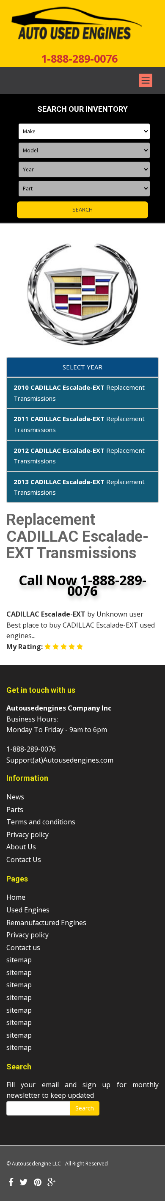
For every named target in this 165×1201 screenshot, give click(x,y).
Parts (14, 809)
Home (15, 897)
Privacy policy (27, 834)
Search (84, 1108)
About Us (21, 846)
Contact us (23, 947)
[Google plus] (51, 1182)
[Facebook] (11, 1182)
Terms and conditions (40, 821)
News (15, 797)
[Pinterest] (37, 1182)
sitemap (19, 959)
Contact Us (23, 859)
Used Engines (28, 910)
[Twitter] (23, 1182)
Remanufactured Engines (46, 922)
